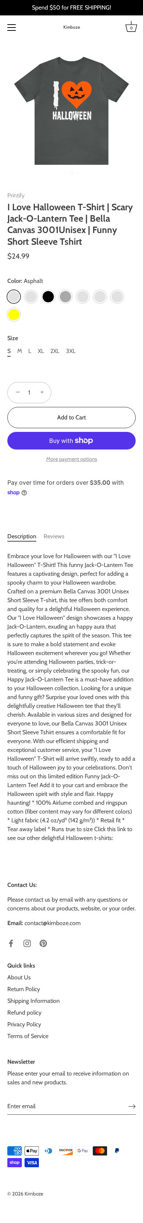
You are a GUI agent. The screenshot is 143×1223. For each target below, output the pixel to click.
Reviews (54, 536)
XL (41, 350)
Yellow (13, 314)
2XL (54, 350)
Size (12, 338)
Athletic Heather (31, 296)
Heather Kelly (100, 296)
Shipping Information (33, 1000)
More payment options (71, 459)
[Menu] (12, 27)
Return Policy (23, 989)
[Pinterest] (43, 942)
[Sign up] (132, 1106)
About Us (19, 977)
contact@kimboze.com (53, 923)
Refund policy (24, 1012)
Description (21, 536)
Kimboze (71, 27)
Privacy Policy (24, 1024)
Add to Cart (71, 417)
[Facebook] (11, 942)
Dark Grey (65, 296)
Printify (16, 195)
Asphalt (13, 296)
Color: (25, 280)
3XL (71, 350)
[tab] (25, 536)
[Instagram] (27, 942)
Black (48, 296)
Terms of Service (27, 1036)
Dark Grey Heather (82, 296)
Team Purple (117, 296)
